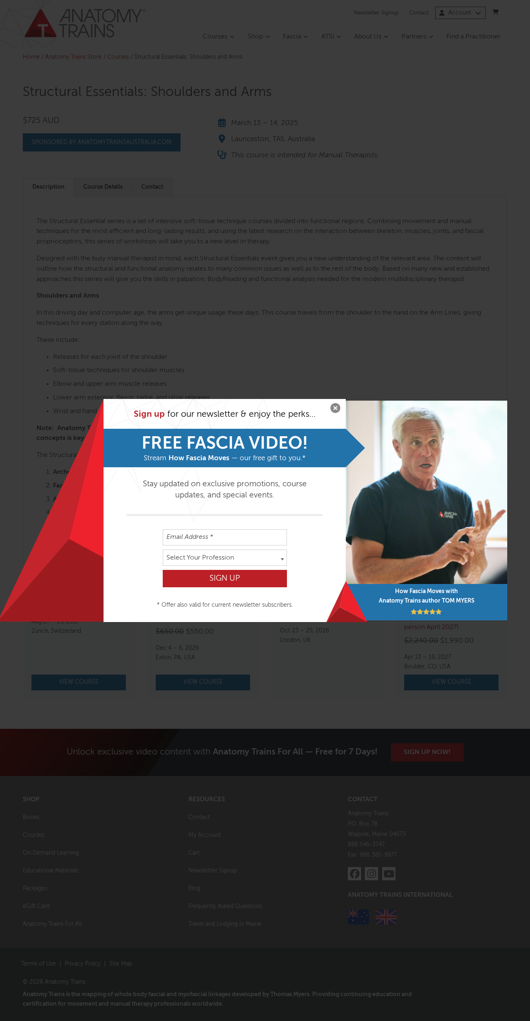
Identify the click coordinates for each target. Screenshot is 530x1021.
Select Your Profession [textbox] (200, 558)
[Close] (335, 409)
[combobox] (225, 558)
